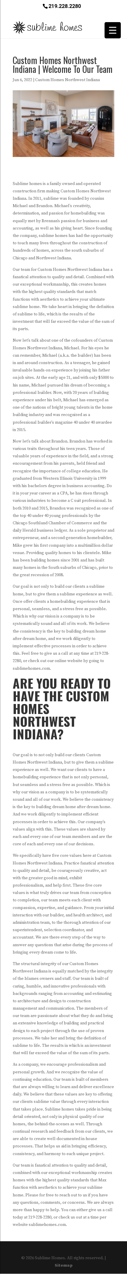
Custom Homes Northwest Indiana (67, 80)
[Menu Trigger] (113, 30)
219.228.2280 (64, 6)
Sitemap (64, 1265)
